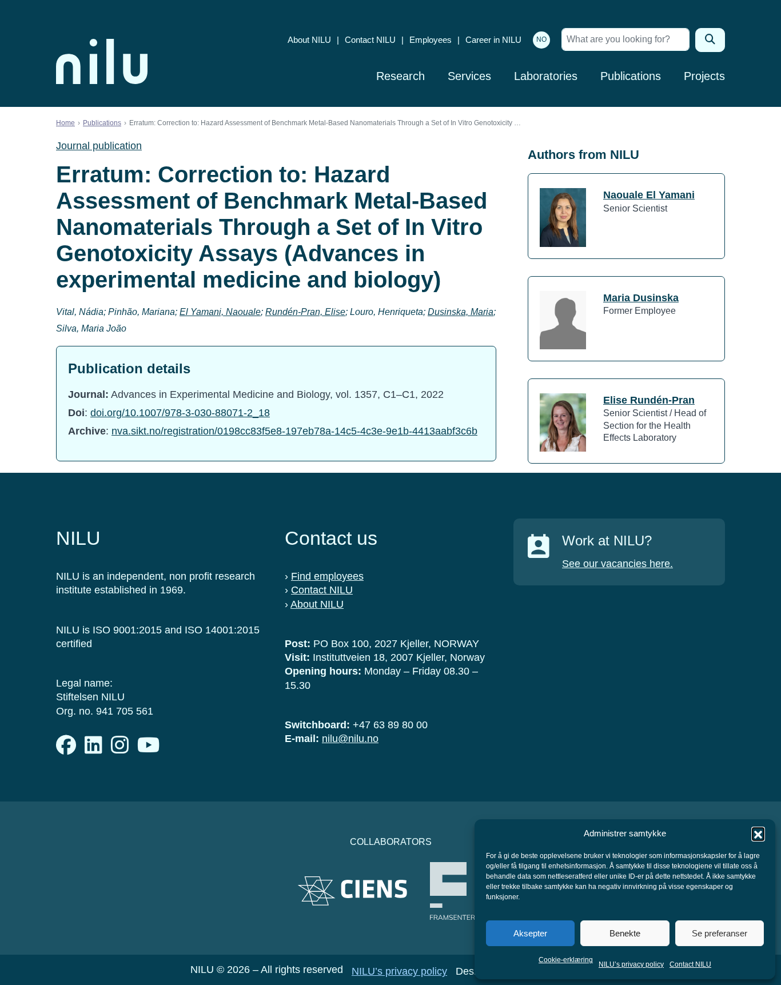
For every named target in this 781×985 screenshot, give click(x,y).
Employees (430, 40)
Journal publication (99, 145)
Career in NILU (493, 40)
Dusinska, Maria (460, 312)
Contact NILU (690, 964)
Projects (704, 76)
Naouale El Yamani (649, 195)
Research (400, 76)
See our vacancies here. (617, 563)
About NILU (309, 40)
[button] (758, 833)
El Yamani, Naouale (220, 312)
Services (469, 76)
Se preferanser (719, 933)
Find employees (327, 576)
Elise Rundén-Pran (649, 400)
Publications (630, 76)
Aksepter (530, 933)
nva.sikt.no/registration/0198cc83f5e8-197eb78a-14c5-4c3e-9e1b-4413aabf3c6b (294, 431)
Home (65, 123)
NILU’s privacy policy (631, 964)
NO (541, 39)
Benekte (624, 933)
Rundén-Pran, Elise (305, 312)
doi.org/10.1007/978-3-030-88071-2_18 (180, 412)
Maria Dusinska (641, 298)
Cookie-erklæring (566, 960)
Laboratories (545, 76)
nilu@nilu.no (350, 738)
